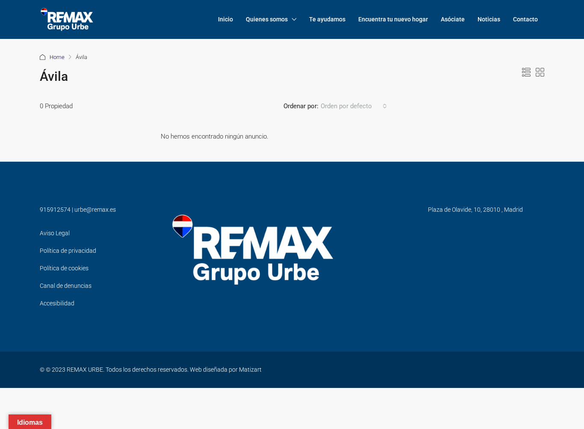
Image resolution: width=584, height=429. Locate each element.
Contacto (525, 19)
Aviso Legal (55, 233)
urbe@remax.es (95, 209)
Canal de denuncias (65, 285)
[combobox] (353, 106)
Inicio (225, 19)
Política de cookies (64, 268)
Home (57, 57)
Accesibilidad (57, 303)
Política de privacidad (68, 250)
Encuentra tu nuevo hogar (393, 19)
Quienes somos (267, 19)
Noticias (489, 19)
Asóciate (453, 19)
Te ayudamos (327, 19)
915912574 (55, 209)
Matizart (250, 369)
